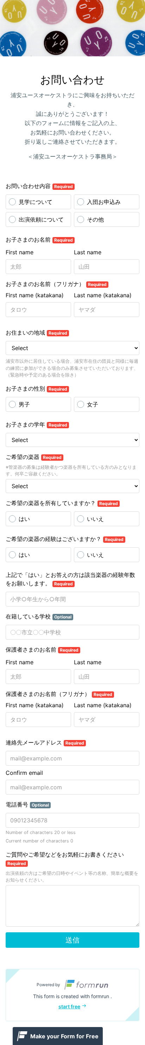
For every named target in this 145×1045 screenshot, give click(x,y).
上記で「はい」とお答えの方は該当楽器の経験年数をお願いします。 (70, 579)
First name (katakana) (35, 295)
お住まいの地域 (36, 332)
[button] (72, 995)
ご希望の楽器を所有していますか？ (62, 502)
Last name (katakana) (103, 295)
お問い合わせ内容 (39, 185)
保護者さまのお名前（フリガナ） (59, 693)
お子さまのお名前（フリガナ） (56, 283)
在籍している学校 (38, 616)
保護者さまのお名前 (42, 649)
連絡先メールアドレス (45, 742)
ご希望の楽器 (34, 456)
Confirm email (24, 772)
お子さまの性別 (36, 388)
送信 (72, 940)
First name (19, 252)
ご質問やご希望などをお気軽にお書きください (65, 858)
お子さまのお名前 (39, 239)
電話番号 (27, 804)
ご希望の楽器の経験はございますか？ (65, 538)
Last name (87, 252)
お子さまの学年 (36, 424)
